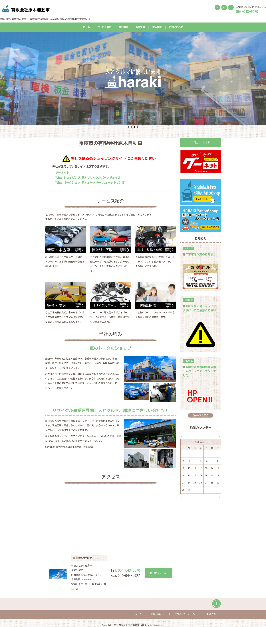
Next (262, 78)
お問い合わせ (176, 27)
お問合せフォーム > (158, 573)
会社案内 (123, 27)
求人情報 (157, 27)
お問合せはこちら (200, 142)
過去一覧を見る (200, 415)
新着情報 (140, 27)
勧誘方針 (211, 614)
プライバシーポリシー (185, 614)
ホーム (86, 27)
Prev (4, 78)
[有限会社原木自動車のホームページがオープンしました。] (201, 396)
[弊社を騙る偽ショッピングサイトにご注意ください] (201, 335)
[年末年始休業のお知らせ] (201, 276)
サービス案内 (104, 27)
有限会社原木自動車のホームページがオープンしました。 (199, 371)
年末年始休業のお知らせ (200, 254)
